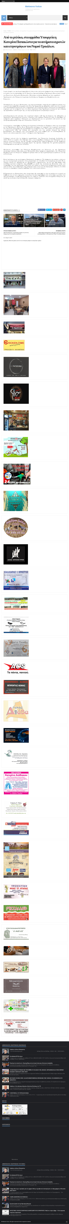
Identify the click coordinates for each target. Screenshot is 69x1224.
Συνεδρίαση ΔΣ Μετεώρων (16, 1056)
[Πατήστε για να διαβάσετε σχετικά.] (16, 314)
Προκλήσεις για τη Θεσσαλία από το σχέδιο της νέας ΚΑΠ (54, 223)
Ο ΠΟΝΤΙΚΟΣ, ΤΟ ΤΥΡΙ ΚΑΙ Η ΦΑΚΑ (19, 1093)
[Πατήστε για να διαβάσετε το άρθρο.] (16, 898)
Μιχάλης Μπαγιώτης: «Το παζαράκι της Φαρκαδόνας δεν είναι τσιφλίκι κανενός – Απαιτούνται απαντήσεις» (13, 222)
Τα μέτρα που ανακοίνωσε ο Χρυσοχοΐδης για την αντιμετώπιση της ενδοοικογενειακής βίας (31, 1063)
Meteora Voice (33, 6)
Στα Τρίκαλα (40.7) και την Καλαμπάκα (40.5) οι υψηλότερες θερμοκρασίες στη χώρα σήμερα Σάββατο (33, 222)
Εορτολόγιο (15, 1159)
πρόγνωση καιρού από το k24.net (14, 1115)
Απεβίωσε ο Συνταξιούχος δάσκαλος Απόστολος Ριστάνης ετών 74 (25, 1086)
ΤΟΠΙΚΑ (37, 23)
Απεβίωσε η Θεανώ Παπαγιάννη (17, 1049)
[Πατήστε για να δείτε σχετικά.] (14, 333)
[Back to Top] (67, 1222)
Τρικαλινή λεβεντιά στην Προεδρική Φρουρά (20, 1203)
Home (5, 31)
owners (29, 1221)
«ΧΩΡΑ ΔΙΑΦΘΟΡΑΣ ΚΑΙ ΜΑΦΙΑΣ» (19, 1197)
